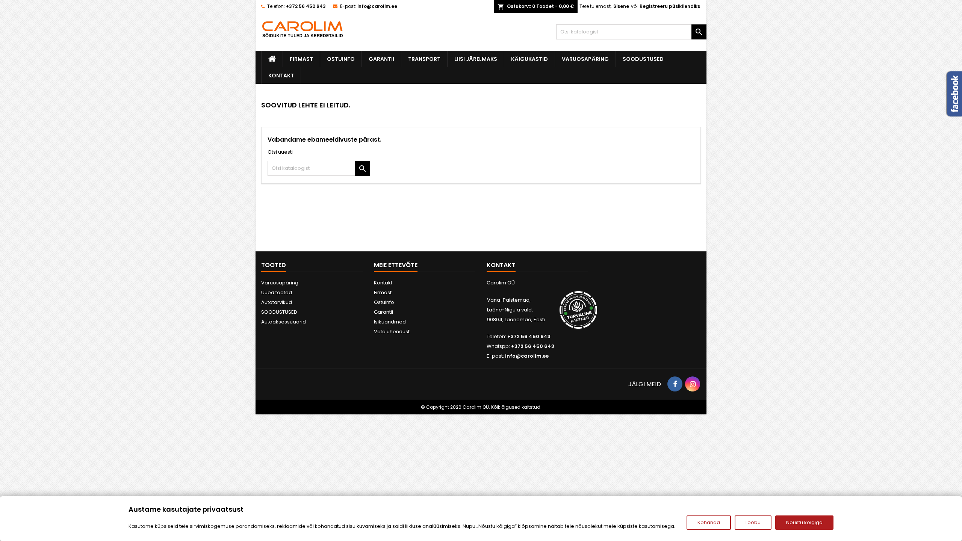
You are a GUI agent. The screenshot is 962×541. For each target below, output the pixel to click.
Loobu (753, 522)
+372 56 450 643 (306, 6)
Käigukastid (529, 59)
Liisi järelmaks (475, 59)
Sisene (621, 6)
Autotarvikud (276, 302)
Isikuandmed (390, 321)
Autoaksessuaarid (283, 321)
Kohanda (708, 522)
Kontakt (281, 75)
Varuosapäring (585, 59)
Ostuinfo (341, 59)
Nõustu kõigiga (804, 522)
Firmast (301, 59)
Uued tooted (276, 292)
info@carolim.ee (377, 6)
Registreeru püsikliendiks (670, 6)
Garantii (381, 59)
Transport (424, 59)
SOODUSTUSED (643, 59)
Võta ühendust (392, 331)
